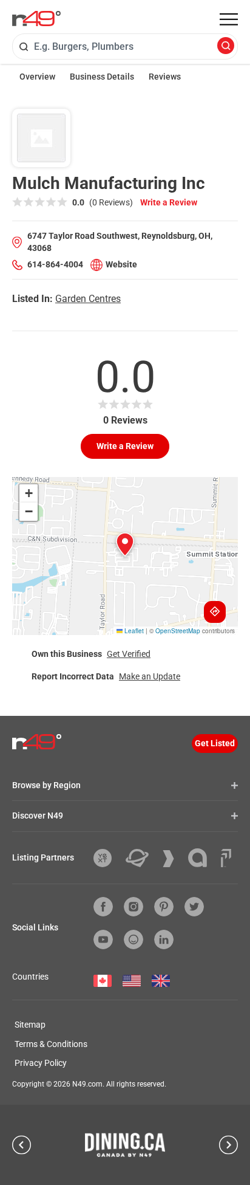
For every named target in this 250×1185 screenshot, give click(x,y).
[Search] (225, 46)
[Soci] (226, 858)
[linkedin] (164, 939)
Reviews (165, 76)
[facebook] (103, 906)
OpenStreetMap (177, 631)
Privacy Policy (41, 1063)
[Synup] (173, 859)
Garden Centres (88, 298)
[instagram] (133, 906)
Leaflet (133, 631)
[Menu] (229, 19)
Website (121, 264)
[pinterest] (164, 906)
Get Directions (215, 612)
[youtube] (103, 939)
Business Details (102, 76)
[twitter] (194, 906)
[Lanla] (202, 858)
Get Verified (128, 654)
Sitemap (30, 1024)
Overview (37, 76)
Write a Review (168, 202)
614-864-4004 (55, 264)
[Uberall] (141, 858)
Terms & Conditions (51, 1044)
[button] (125, 544)
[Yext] (107, 858)
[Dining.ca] (125, 1145)
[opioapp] (133, 939)
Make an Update (149, 676)
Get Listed (215, 743)
